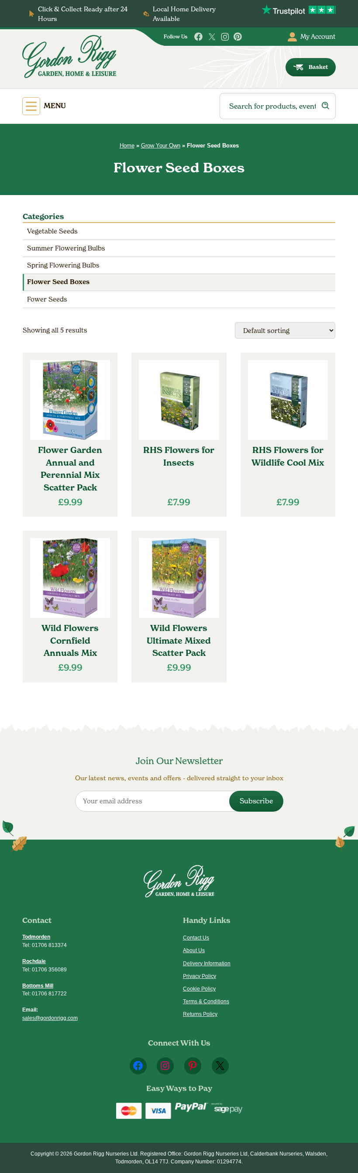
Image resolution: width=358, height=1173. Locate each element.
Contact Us (196, 938)
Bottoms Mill (37, 986)
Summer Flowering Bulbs (66, 248)
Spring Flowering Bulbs (63, 265)
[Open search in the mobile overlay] (278, 106)
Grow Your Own (160, 145)
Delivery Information (207, 963)
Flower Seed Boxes (58, 282)
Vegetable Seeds (52, 231)
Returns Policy (200, 1014)
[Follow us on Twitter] (212, 36)
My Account (318, 36)
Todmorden (36, 937)
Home (127, 145)
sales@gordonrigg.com (50, 1018)
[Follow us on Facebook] (198, 36)
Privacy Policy (199, 976)
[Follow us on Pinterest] (238, 36)
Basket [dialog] (318, 67)
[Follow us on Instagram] (225, 36)
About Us (194, 950)
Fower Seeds (47, 299)
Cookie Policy (199, 989)
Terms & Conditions (206, 1001)
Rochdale (34, 961)
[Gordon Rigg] (69, 56)
